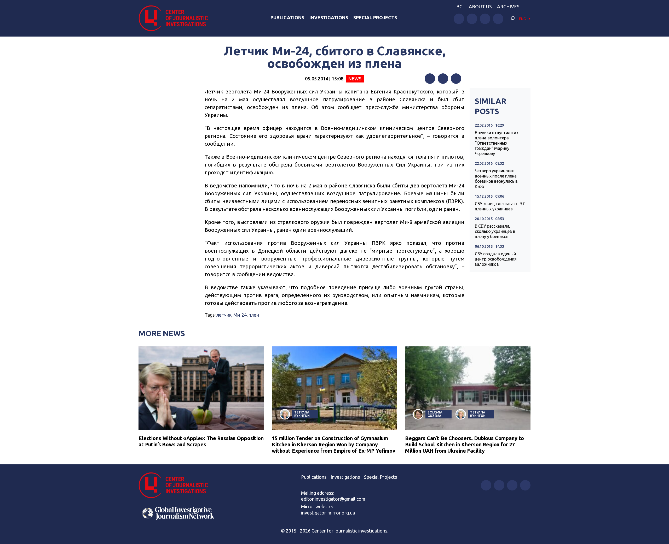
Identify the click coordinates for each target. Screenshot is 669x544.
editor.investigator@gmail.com (333, 498)
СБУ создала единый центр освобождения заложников (496, 259)
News (354, 78)
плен (254, 314)
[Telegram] (456, 78)
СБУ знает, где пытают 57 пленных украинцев (500, 206)
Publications (287, 17)
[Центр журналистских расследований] (176, 18)
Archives (508, 6)
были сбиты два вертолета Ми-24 (420, 185)
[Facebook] (430, 78)
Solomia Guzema (435, 413)
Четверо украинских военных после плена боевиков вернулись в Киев (496, 178)
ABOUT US (480, 6)
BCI (460, 6)
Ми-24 (239, 314)
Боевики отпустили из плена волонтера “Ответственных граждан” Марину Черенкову (496, 143)
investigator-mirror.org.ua (328, 512)
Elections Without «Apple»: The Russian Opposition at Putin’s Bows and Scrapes (201, 441)
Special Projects (375, 17)
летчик (223, 314)
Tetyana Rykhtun (302, 413)
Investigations (328, 17)
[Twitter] (443, 78)
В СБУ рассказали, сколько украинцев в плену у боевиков (495, 231)
